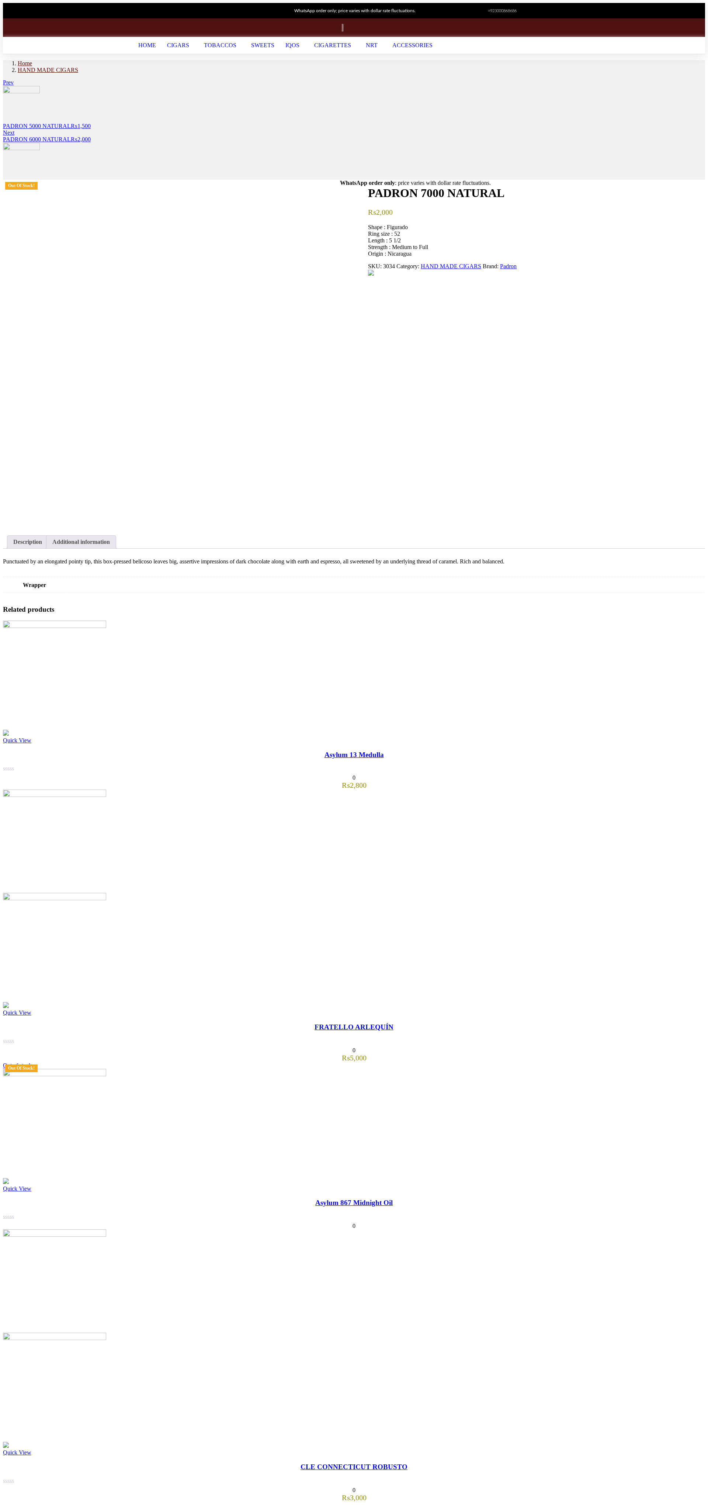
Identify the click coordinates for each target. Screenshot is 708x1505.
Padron (508, 266)
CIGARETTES (332, 45)
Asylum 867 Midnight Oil (354, 1203)
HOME (147, 45)
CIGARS (178, 45)
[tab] (27, 542)
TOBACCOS (220, 45)
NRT (372, 45)
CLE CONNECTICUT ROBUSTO (354, 1467)
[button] (180, 45)
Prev (8, 82)
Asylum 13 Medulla (354, 755)
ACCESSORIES (412, 45)
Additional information (81, 542)
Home (25, 63)
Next (8, 133)
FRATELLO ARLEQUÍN (354, 1027)
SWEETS (262, 45)
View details (17, 520)
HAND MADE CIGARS (48, 70)
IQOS (292, 45)
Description (27, 542)
